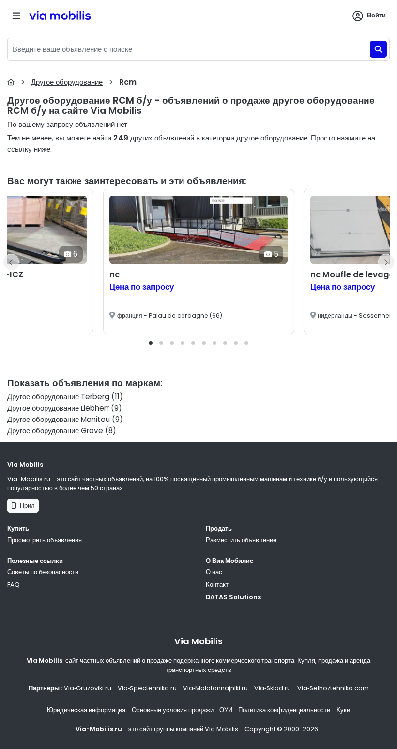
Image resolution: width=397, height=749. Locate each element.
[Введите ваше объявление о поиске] (378, 49)
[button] (150, 343)
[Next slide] (386, 261)
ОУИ (225, 710)
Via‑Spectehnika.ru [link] (147, 688)
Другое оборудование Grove (55, 430)
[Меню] (16, 16)
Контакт (217, 584)
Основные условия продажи (173, 710)
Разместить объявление (241, 540)
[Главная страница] (11, 82)
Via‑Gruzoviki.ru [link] (87, 688)
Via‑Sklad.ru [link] (272, 688)
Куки (343, 710)
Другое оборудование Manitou (58, 419)
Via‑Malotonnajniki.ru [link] (215, 688)
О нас (214, 572)
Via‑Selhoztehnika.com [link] (333, 688)
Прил (26, 505)
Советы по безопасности (42, 572)
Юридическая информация (86, 710)
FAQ (13, 584)
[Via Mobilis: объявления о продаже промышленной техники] (75, 16)
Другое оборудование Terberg (58, 396)
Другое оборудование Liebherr (58, 408)
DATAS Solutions (233, 597)
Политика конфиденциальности (284, 710)
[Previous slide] (11, 261)
